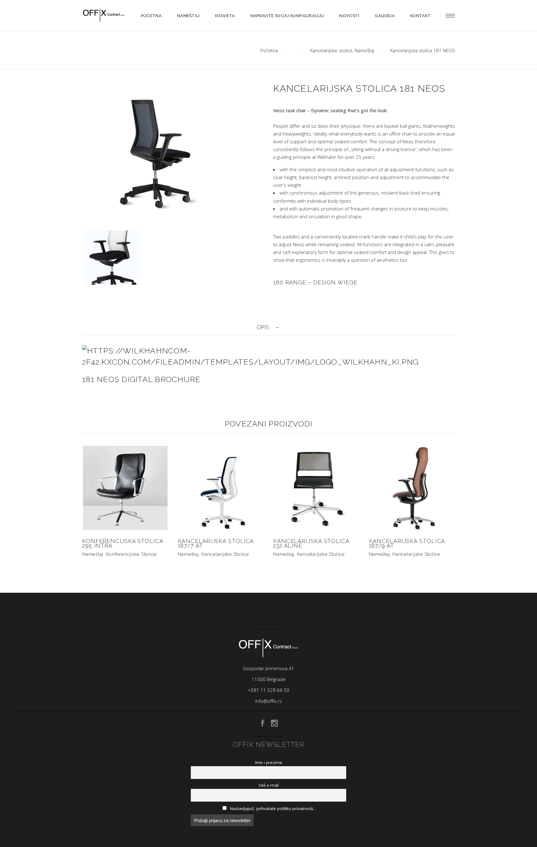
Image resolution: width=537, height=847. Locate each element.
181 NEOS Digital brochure (141, 379)
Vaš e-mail (269, 785)
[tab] (268, 327)
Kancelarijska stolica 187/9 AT (407, 543)
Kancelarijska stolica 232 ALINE (311, 543)
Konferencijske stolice (131, 554)
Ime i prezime (268, 762)
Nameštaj (364, 50)
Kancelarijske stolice (331, 50)
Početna (269, 50)
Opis (263, 327)
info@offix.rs (268, 701)
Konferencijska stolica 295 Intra (122, 543)
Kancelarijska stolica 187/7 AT (216, 543)
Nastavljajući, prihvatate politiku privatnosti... (272, 808)
